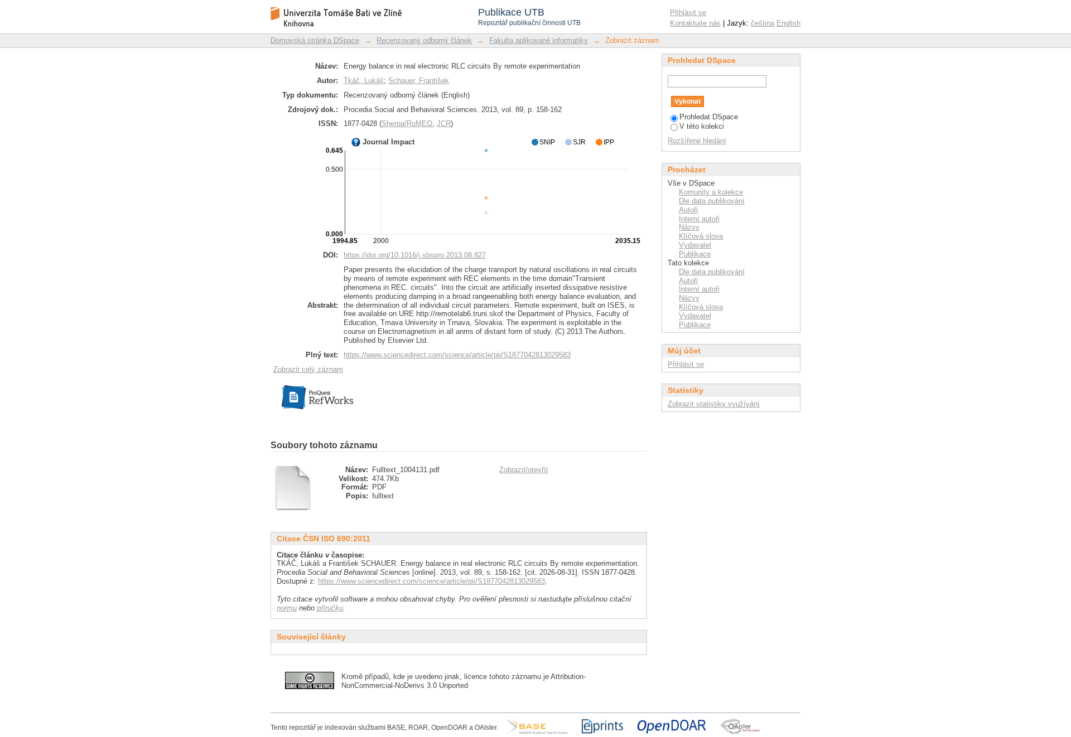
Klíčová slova (701, 236)
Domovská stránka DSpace (315, 40)
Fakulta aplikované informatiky (538, 40)
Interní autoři (699, 219)
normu (287, 608)
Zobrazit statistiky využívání (714, 404)
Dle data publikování (712, 201)
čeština (762, 23)
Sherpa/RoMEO (407, 123)
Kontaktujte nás (695, 23)
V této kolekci (701, 126)
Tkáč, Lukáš (364, 80)
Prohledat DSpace (708, 117)
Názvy (689, 227)
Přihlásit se (688, 12)
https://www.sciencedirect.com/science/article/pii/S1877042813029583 (457, 355)
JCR (444, 123)
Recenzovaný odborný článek (424, 40)
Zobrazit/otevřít (523, 470)
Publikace (695, 254)
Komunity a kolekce (711, 192)
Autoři (688, 210)
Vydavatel (695, 245)
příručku (330, 608)
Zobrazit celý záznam (308, 369)
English (788, 23)
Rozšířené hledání (697, 141)
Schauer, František (418, 80)
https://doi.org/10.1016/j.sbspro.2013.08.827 (415, 255)
